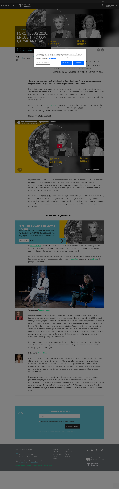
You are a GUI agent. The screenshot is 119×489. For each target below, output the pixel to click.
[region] (60, 58)
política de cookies (52, 58)
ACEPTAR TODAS (78, 62)
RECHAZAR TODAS (66, 62)
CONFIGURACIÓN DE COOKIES (43, 62)
